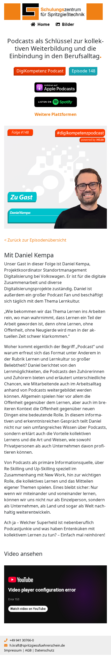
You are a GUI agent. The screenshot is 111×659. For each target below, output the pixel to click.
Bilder (67, 24)
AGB (28, 650)
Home (43, 24)
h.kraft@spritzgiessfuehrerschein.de (37, 645)
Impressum (13, 650)
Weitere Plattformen (56, 114)
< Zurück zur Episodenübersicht (35, 240)
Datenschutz (44, 650)
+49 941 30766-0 (22, 640)
